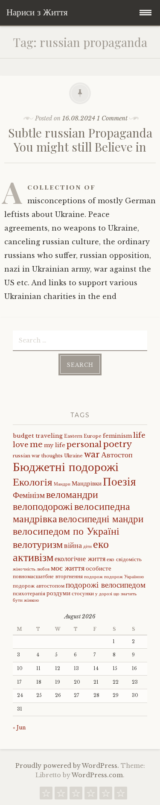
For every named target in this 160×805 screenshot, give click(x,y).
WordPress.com (97, 775)
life (139, 435)
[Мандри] (46, 795)
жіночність (24, 569)
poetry (117, 444)
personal (84, 444)
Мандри (62, 484)
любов (43, 569)
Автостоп (117, 455)
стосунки (83, 593)
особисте (98, 568)
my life (54, 445)
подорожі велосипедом (105, 585)
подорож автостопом (38, 585)
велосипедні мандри (100, 519)
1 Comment (112, 118)
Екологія (32, 482)
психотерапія (29, 593)
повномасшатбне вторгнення (48, 576)
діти (87, 546)
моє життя (67, 568)
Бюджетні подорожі (66, 466)
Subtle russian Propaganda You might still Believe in (80, 140)
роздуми (58, 593)
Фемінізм (29, 495)
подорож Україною (124, 577)
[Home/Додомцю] (120, 795)
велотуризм (38, 544)
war (92, 454)
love (21, 444)
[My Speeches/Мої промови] (105, 795)
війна (73, 545)
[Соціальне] (61, 795)
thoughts (52, 456)
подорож (93, 577)
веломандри (72, 494)
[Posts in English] (90, 795)
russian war (26, 456)
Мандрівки (87, 483)
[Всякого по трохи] (76, 795)
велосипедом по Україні (66, 531)
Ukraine (73, 456)
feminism (117, 435)
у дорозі (103, 594)
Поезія (119, 481)
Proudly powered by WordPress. (67, 766)
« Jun (19, 727)
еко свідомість (124, 559)
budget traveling (38, 435)
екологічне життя (80, 558)
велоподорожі (43, 506)
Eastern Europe (83, 436)
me (36, 444)
